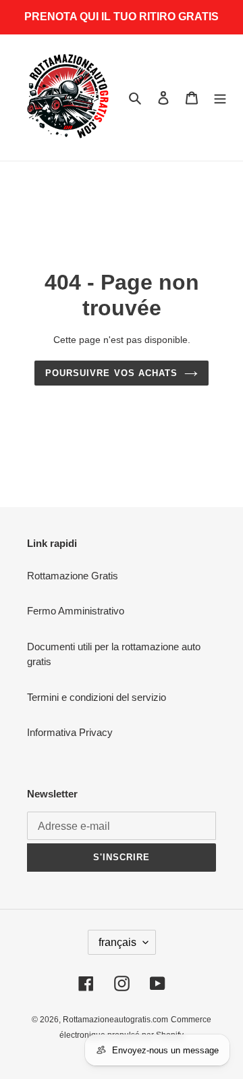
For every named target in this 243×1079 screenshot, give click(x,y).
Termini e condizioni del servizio (96, 697)
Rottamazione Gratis (72, 575)
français (117, 942)
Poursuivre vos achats (111, 373)
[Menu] (220, 97)
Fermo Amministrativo (75, 610)
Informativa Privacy (70, 732)
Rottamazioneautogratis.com (115, 1019)
